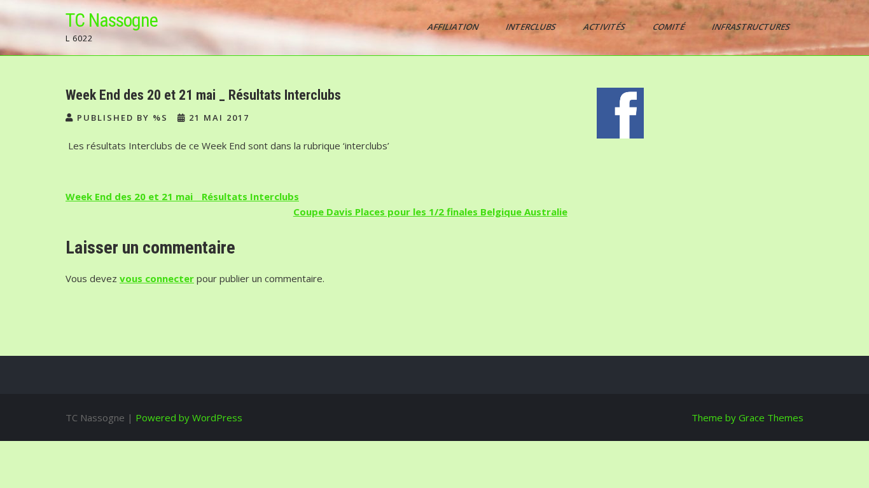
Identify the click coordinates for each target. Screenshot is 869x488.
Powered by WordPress (189, 417)
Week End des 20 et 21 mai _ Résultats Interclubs (182, 196)
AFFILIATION (454, 26)
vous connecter (157, 278)
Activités (605, 26)
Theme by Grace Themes (747, 417)
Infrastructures (752, 26)
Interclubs (531, 26)
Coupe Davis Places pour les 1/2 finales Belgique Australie (430, 211)
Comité (669, 26)
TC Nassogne (112, 20)
